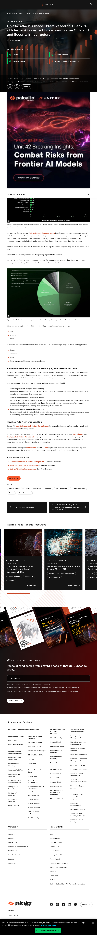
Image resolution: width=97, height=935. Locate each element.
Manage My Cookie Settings (47, 930)
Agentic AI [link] (29, 576)
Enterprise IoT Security (13, 788)
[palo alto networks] (48, 4)
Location (11, 859)
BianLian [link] (52, 573)
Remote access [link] (25, 493)
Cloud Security (56, 738)
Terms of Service (67, 691)
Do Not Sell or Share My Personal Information (67, 884)
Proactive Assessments (75, 804)
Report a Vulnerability (58, 867)
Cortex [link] (16, 55)
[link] (14, 21)
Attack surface (20, 82)
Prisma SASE (33, 776)
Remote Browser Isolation (34, 813)
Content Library (56, 842)
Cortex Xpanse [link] (61, 55)
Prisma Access (33, 799)
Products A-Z (55, 859)
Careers (11, 838)
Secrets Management (79, 769)
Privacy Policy (53, 691)
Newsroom (12, 863)
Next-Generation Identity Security (77, 731)
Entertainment (54, 82)
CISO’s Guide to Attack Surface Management (27, 462)
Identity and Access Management (78, 743)
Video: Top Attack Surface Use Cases (24, 465)
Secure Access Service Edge (37, 771)
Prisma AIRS (13, 740)
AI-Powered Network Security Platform (23, 729)
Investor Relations (15, 855)
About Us (12, 834)
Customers (12, 851)
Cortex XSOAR (56, 782)
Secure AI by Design (16, 736)
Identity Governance (78, 754)
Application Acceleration (33, 781)
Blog (51, 834)
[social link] (51, 904)
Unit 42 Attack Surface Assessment (20, 437)
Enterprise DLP (34, 795)
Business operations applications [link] (38, 489)
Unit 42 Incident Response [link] (67, 61)
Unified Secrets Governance (76, 774)
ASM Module (31, 448)
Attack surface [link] (14, 489)
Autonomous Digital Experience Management (36, 789)
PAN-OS (31, 759)
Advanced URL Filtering (13, 765)
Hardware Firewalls (35, 742)
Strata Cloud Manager (36, 751)
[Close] (93, 923)
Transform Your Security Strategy (77, 815)
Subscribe (13, 701)
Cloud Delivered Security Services (15, 752)
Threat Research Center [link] (15, 13)
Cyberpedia (54, 847)
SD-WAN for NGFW (35, 755)
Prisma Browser (34, 803)
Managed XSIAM (56, 799)
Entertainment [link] (61, 489)
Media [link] (11, 493)
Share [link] (25, 87)
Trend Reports (74, 79)
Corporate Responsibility (18, 847)
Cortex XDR (54, 778)
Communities (55, 838)
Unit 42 (15, 79)
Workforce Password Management (78, 760)
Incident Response (77, 809)
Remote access (83, 82)
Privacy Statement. (72, 687)
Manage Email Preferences (60, 855)
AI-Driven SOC (56, 770)
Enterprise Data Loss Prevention (14, 781)
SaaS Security (13, 805)
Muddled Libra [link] (54, 578)
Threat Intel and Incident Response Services (77, 797)
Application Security (58, 746)
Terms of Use (43, 687)
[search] (91, 5)
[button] (26, 86)
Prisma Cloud (55, 763)
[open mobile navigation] (6, 5)
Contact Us (12, 842)
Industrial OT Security (13, 800)
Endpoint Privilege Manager (77, 749)
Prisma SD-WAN (34, 807)
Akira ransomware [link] (67, 573)
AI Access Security (15, 744)
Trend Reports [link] (31, 13)
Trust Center (13, 915)
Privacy (11, 911)
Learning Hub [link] (44, 13)
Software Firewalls (35, 746)
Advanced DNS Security (14, 775)
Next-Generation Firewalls (35, 737)
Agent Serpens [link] (14, 576)
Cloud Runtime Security (56, 758)
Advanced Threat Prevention (15, 759)
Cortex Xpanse (78, 434)
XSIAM (45, 448)
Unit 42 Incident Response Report (42, 233)
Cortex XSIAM (55, 774)
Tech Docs (54, 875)
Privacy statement (49, 925)
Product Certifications (59, 863)
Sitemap (53, 871)
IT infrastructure (65, 82)
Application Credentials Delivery (78, 781)
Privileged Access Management (77, 737)
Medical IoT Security (13, 794)
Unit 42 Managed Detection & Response (57, 793)
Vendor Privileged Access (77, 787)
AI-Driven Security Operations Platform (57, 732)
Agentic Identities (77, 765)
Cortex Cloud (55, 742)
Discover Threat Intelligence (76, 821)
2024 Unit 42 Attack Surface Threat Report (32, 426)
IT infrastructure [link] (78, 489)
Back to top (14, 478)
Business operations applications (37, 82)
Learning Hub (63, 79)
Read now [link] (31, 585)
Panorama (32, 763)
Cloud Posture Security (56, 751)
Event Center (55, 851)
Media (74, 82)
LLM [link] (91, 573)
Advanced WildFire (15, 770)
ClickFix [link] (11, 580)
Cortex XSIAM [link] (19, 61)
